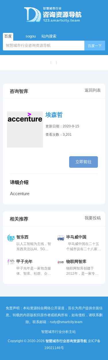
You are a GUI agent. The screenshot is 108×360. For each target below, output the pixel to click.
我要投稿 (93, 218)
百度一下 (95, 46)
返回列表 (93, 90)
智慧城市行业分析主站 (58, 332)
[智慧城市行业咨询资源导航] (54, 14)
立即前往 (83, 161)
